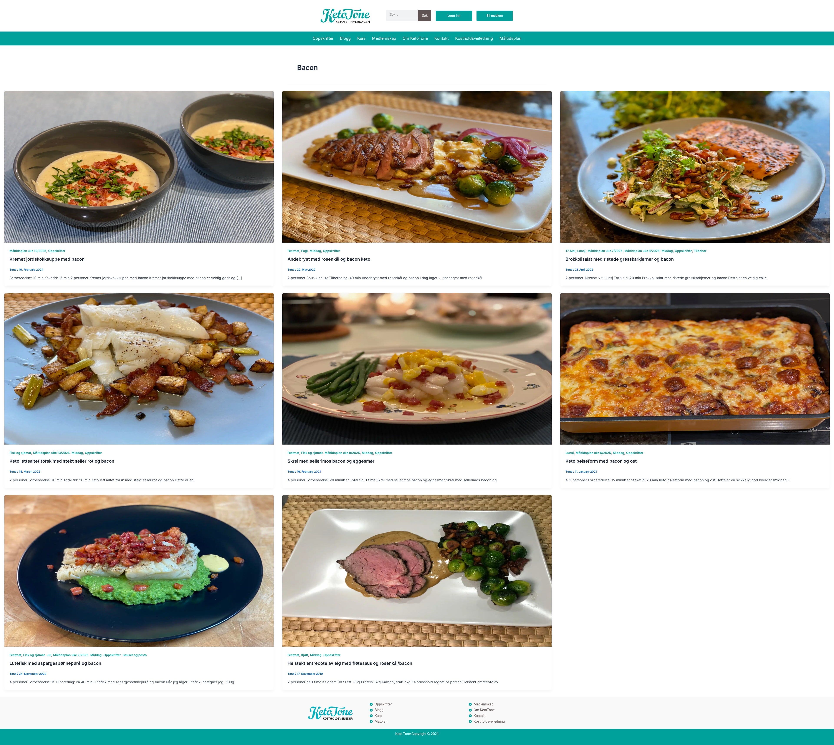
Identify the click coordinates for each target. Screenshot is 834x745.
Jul (49, 655)
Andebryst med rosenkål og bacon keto (329, 259)
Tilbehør (700, 251)
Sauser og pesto (135, 655)
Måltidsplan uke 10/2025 (28, 251)
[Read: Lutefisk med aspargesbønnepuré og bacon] (139, 570)
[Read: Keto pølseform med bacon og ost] (695, 368)
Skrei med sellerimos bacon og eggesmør (331, 461)
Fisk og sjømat (20, 453)
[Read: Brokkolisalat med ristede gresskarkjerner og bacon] (695, 166)
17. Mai (570, 251)
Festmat (293, 251)
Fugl (304, 251)
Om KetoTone (415, 38)
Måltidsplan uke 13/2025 (51, 453)
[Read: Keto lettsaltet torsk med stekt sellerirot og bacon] (139, 368)
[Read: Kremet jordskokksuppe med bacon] (139, 166)
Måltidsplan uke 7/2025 (604, 251)
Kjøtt (304, 655)
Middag (315, 251)
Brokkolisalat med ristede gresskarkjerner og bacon (620, 259)
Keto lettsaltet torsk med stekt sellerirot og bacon (62, 461)
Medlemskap (384, 38)
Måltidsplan (510, 38)
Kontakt (441, 38)
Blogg (345, 38)
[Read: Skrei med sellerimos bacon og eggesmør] (417, 368)
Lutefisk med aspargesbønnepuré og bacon (55, 663)
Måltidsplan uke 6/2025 (593, 453)
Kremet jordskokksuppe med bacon (47, 259)
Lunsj (581, 251)
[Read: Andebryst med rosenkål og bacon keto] (417, 166)
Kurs (361, 38)
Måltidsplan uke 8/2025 (642, 251)
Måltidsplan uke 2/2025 (70, 655)
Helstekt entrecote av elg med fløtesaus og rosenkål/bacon (350, 663)
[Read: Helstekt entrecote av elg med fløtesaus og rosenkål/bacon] (417, 570)
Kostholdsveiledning (474, 38)
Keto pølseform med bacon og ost (601, 461)
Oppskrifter (323, 38)
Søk (425, 15)
